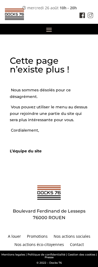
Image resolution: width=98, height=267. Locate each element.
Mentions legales (13, 254)
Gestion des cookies (81, 254)
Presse (49, 257)
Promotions (37, 236)
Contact (77, 245)
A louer (14, 236)
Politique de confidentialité (46, 254)
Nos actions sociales (72, 236)
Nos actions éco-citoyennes (39, 245)
